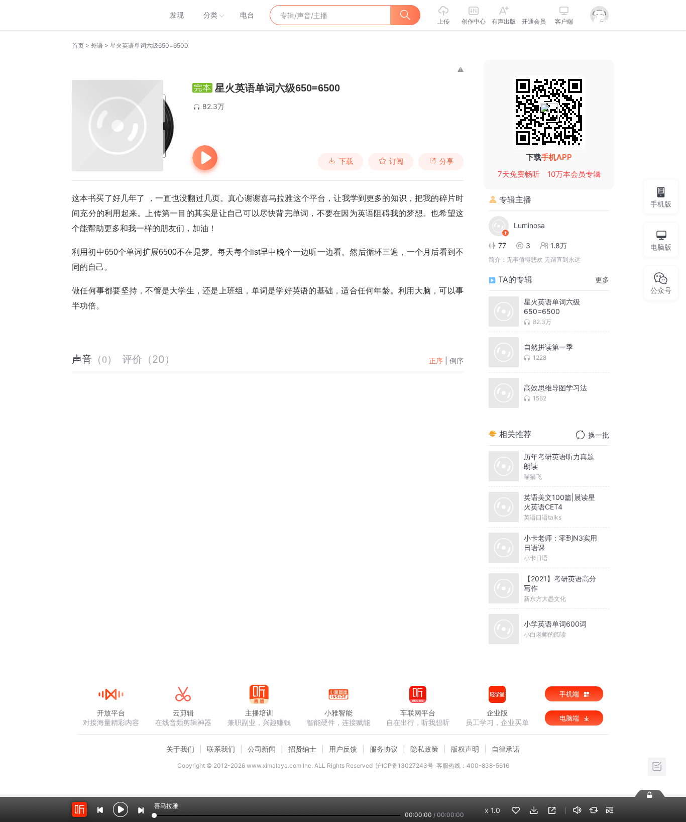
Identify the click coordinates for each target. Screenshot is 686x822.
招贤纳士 (302, 749)
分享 (446, 161)
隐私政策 (424, 749)
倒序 (456, 360)
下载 (346, 161)
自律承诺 (506, 749)
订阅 (396, 161)
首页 (78, 45)
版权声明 (465, 749)
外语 (97, 45)
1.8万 (558, 245)
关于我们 (180, 749)
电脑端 (570, 718)
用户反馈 (343, 749)
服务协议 (384, 749)
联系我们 (221, 749)
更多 (602, 279)
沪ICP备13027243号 (404, 765)
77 (502, 245)
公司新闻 (262, 749)
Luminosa (529, 225)
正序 (436, 360)
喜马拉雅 (110, 15)
